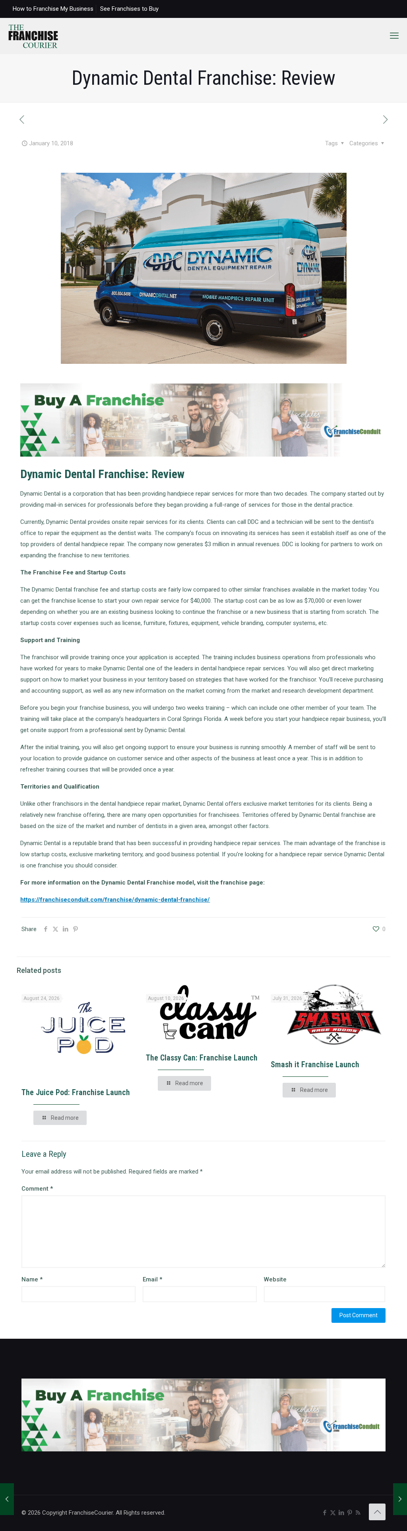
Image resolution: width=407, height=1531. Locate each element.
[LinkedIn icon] (341, 1512)
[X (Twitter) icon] (333, 1512)
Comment (37, 1188)
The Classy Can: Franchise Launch (202, 1057)
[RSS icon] (358, 1512)
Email (152, 1279)
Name (32, 1279)
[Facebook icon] (325, 1512)
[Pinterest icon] (350, 1512)
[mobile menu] (394, 36)
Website (275, 1279)
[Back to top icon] (377, 1512)
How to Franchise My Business (53, 8)
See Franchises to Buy (129, 8)
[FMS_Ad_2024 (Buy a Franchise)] (203, 454)
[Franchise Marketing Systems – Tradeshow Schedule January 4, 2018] (7, 1499)
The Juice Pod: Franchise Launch (75, 1092)
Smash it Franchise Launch (315, 1064)
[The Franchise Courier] (33, 36)
